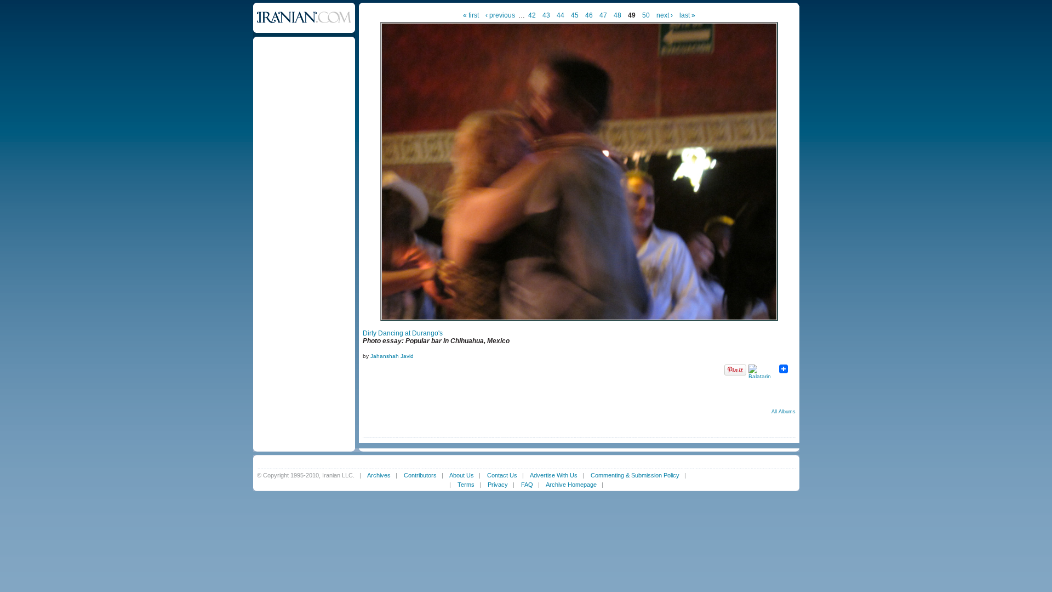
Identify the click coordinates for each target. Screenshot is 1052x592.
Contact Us (502, 475)
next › (664, 15)
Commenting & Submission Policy (635, 475)
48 (617, 15)
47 (603, 15)
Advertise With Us (554, 475)
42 (532, 15)
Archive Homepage (571, 484)
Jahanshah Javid (392, 356)
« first (471, 15)
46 (589, 15)
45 (575, 15)
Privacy (498, 484)
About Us (461, 475)
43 (546, 15)
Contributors (420, 475)
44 (560, 15)
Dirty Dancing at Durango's (403, 333)
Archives (379, 475)
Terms (466, 484)
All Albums (783, 411)
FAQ (527, 484)
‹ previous (500, 15)
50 (646, 15)
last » (687, 15)
